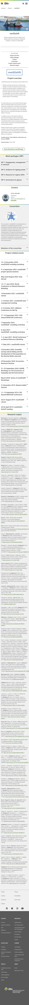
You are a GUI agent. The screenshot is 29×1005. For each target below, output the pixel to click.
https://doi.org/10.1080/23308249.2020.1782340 (15, 690)
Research (3, 8)
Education (4, 943)
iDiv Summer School (5, 956)
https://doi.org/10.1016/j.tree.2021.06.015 (14, 614)
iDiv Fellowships (18, 937)
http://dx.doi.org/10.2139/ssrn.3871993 (17, 529)
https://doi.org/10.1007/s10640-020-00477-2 (15, 808)
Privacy (16, 892)
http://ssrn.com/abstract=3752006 (14, 743)
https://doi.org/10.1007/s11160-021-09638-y (14, 705)
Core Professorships (19, 925)
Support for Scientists (5, 925)
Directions (3, 899)
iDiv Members (17, 934)
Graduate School (18, 949)
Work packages (14, 57)
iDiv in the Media (4, 977)
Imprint (3, 892)
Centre (3, 918)
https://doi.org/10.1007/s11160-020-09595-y (14, 821)
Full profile (13, 200)
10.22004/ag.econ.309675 (17, 679)
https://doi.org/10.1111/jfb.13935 (17, 883)
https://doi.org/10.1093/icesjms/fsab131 (14, 594)
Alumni (2, 980)
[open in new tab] (7, 908)
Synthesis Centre (18, 922)
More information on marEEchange (13, 149)
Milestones (3, 930)
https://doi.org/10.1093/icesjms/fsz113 (13, 854)
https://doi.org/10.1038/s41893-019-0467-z (14, 752)
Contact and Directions (6, 932)
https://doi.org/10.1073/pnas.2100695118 (18, 552)
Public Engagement (5, 974)
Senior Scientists (18, 931)
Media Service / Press (19, 970)
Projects (10, 8)
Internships (3, 949)
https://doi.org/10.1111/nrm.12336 (13, 570)
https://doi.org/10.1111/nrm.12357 (9, 472)
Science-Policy (4, 972)
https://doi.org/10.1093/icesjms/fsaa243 (13, 659)
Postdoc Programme (19, 952)
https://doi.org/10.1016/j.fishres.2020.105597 (16, 785)
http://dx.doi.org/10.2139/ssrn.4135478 (15, 441)
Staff (2, 927)
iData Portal (17, 899)
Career (17, 943)
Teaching (3, 947)
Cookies (3, 895)
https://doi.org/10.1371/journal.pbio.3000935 (17, 762)
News (16, 964)
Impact (3, 964)
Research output (14, 65)
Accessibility (17, 895)
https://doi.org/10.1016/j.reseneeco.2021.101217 (17, 736)
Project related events (14, 63)
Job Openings (17, 947)
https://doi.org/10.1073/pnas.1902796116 (14, 832)
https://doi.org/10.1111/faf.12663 (14, 485)
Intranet (3, 903)
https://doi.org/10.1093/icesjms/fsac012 (13, 542)
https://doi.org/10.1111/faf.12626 (11, 560)
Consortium (14, 61)
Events (16, 968)
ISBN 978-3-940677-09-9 (10, 604)
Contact (14, 59)
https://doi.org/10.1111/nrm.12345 (13, 501)
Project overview (14, 55)
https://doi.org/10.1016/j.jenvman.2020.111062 (16, 796)
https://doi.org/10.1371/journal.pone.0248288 (17, 728)
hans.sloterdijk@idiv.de (19, 198)
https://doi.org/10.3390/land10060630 (13, 636)
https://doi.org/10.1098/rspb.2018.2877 (16, 863)
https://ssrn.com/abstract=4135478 (13, 454)
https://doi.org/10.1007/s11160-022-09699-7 (16, 514)
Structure (3, 922)
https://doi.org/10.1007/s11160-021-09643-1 (16, 775)
